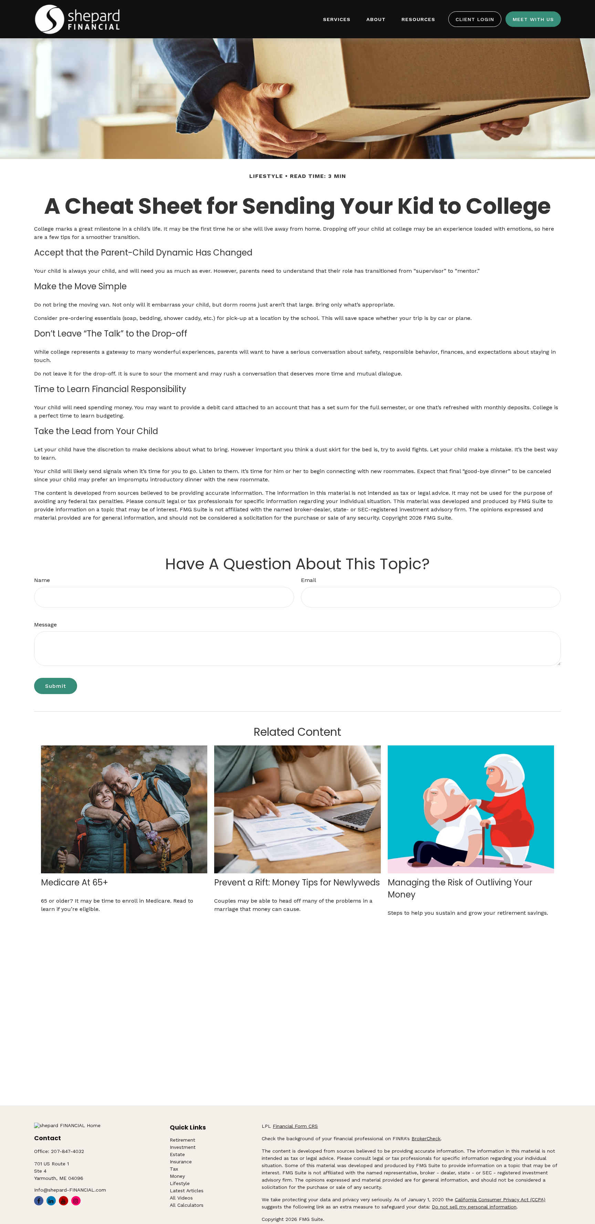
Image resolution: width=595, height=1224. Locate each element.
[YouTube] (63, 1200)
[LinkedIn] (51, 1200)
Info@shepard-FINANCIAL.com (70, 1190)
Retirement (182, 1140)
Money (177, 1176)
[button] (336, 19)
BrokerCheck (425, 1138)
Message (45, 624)
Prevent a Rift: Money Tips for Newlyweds (297, 882)
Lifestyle (180, 1183)
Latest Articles (186, 1190)
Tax (174, 1169)
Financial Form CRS (295, 1126)
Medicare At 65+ (74, 882)
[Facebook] (38, 1200)
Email (308, 580)
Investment (183, 1147)
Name (42, 580)
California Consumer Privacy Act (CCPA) (500, 1199)
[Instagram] (76, 1200)
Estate (177, 1154)
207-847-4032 (67, 1151)
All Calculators (186, 1205)
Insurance (181, 1161)
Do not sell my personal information (474, 1207)
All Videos (181, 1198)
